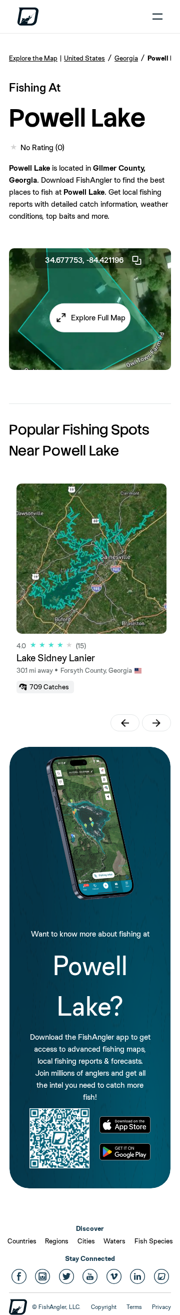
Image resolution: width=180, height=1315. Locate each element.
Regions (56, 1240)
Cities (86, 1240)
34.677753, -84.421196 (84, 260)
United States (84, 58)
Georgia (126, 58)
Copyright (103, 1307)
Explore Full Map (98, 317)
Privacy (161, 1307)
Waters (115, 1240)
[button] (90, 317)
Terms (134, 1307)
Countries (22, 1240)
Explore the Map (33, 58)
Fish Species (153, 1240)
